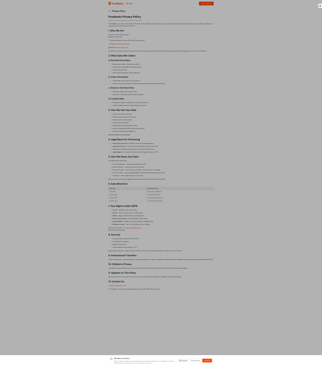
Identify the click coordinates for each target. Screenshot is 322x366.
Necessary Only (195, 360)
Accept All (207, 360)
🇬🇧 (320, 6)
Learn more (148, 363)
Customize (184, 360)
